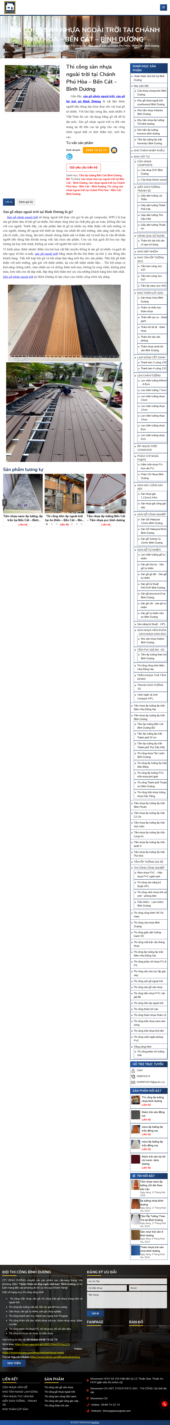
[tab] (9, 201)
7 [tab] (77, 524)
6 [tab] (72, 524)
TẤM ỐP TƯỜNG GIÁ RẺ (148, 862)
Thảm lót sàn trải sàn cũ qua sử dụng (153, 242)
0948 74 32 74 (96, 150)
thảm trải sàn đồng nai (153, 1114)
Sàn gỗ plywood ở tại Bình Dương (153, 595)
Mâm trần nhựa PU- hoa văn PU (152, 466)
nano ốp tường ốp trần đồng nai (152, 1128)
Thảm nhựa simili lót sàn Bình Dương (152, 348)
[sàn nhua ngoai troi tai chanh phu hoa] (32, 88)
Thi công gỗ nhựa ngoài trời (59, 1392)
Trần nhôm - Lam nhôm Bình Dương (150, 904)
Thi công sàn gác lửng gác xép (61, 1401)
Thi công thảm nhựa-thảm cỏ (150, 1015)
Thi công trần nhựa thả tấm (149, 1031)
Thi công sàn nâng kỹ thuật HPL (149, 884)
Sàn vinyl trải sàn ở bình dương (151, 1233)
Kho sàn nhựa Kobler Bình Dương (152, 640)
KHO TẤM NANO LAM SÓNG (20, 1392)
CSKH (140, 1070)
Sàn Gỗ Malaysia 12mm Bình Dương (152, 521)
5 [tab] (67, 524)
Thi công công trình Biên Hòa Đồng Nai (150, 667)
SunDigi (95, 1422)
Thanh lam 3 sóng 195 (154, 362)
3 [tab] (57, 524)
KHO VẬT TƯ (142, 156)
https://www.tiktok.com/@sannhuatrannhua (55, 1357)
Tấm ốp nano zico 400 (153, 286)
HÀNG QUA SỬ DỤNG (151, 236)
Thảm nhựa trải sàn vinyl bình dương (152, 1249)
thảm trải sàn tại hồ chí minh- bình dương (153, 1160)
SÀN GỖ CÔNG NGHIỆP (151, 514)
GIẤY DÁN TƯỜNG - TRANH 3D (149, 189)
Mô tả (8, 202)
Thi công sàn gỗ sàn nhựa (148, 987)
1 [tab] (47, 524)
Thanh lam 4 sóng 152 (154, 368)
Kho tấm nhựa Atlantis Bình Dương (150, 112)
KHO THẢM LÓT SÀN (150, 293)
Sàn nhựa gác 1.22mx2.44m (149, 495)
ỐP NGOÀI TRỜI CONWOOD (147, 448)
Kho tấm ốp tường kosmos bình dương (148, 131)
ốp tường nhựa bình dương (151, 1202)
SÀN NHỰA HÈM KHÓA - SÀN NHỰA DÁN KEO (152, 632)
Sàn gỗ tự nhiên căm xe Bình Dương (152, 615)
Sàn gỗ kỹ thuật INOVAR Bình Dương (153, 586)
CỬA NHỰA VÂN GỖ (14, 1387)
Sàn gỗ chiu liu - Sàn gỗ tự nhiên (152, 566)
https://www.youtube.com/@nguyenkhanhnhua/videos (33, 1352)
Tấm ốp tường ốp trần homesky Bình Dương (149, 141)
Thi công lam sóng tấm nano (60, 1396)
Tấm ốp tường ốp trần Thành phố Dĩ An (149, 735)
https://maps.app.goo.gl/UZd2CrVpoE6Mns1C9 (42, 1344)
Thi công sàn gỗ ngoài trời (148, 981)
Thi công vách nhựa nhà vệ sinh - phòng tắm (152, 894)
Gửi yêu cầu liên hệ (83, 167)
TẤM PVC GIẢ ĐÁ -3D (150, 650)
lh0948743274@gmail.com (151, 1082)
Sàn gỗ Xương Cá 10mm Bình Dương (152, 540)
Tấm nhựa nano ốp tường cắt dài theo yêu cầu (151, 1185)
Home (14, 46)
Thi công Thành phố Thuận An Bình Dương (152, 784)
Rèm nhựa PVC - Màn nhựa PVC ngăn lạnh (149, 874)
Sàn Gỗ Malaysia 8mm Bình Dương (154, 531)
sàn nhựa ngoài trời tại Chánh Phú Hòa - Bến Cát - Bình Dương (95, 184)
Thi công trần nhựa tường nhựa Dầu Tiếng (151, 794)
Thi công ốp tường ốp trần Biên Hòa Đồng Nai (148, 953)
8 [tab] (82, 524)
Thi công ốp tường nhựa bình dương (153, 1099)
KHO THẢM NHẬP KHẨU (149, 150)
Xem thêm (14, 1363)
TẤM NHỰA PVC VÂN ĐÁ (18, 1396)
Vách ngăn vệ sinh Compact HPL (147, 696)
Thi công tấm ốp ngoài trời (148, 1003)
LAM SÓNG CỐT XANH (151, 357)
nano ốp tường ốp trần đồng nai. (152, 1143)
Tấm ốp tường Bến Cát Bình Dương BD (44, 46)
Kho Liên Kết (141, 86)
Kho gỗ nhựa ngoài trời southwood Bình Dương (151, 102)
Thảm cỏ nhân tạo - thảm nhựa (152, 309)
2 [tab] (52, 524)
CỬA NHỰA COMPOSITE (145, 163)
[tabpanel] (23, 500)
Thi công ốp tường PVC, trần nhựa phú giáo (150, 774)
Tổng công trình (142, 1047)
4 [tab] (62, 524)
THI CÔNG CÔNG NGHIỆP (149, 868)
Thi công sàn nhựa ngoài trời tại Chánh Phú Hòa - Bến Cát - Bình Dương (94, 190)
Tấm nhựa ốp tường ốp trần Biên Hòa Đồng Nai (149, 707)
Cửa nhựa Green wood (153, 180)
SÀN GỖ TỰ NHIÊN (149, 550)
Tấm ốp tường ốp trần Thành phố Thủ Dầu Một (151, 745)
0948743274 (143, 1076)
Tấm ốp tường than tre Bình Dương (154, 656)
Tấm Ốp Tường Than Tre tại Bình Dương (152, 1218)
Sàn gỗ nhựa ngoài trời (18, 276)
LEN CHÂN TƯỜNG (149, 375)
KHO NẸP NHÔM (147, 251)
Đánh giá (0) (26, 202)
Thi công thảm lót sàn (146, 1009)
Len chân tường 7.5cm (153, 390)
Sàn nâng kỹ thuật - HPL (151, 624)
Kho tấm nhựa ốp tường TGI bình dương (150, 122)
